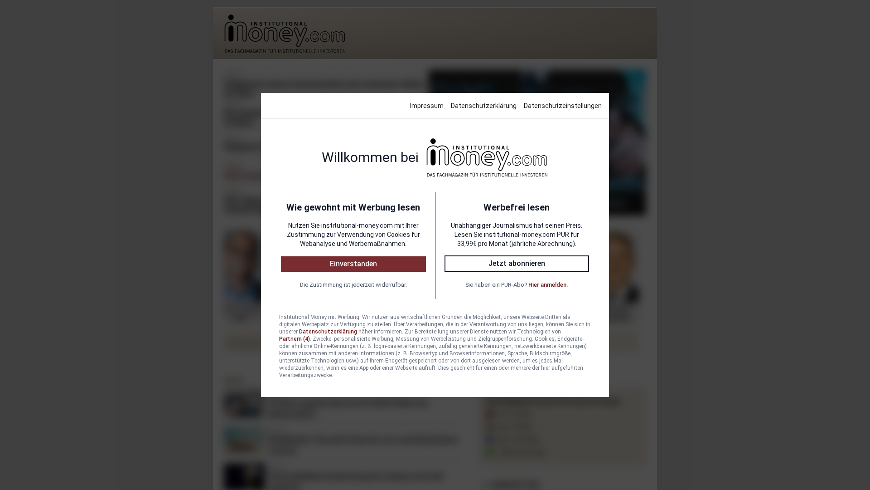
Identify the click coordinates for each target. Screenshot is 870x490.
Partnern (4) (294, 339)
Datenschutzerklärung (484, 105)
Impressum (427, 105)
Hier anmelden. (548, 284)
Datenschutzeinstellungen (563, 105)
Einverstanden (353, 264)
